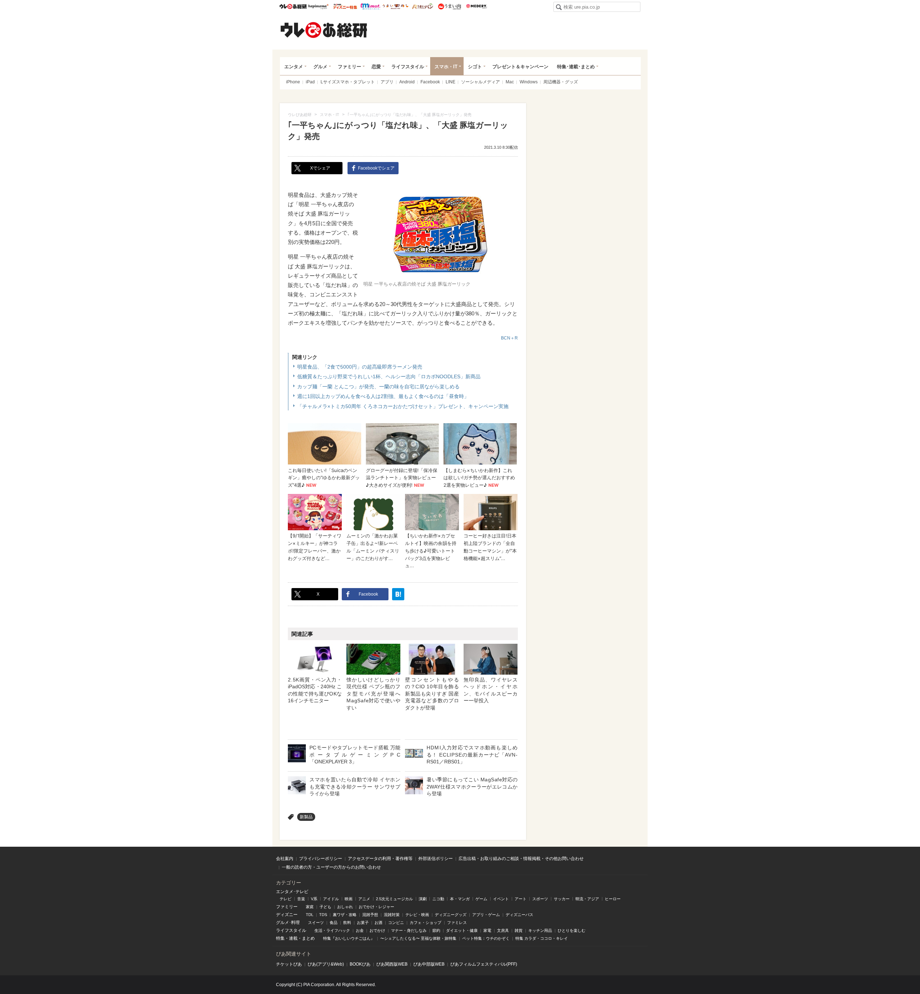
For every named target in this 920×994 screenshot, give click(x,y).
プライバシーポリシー (320, 858)
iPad (310, 81)
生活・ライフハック (332, 930)
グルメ (320, 66)
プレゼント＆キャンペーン (520, 66)
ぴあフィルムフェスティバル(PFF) (483, 964)
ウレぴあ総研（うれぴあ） (324, 30)
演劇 (423, 899)
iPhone (293, 81)
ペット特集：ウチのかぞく (486, 938)
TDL (309, 914)
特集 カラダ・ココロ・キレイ (541, 938)
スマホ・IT (445, 66)
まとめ (308, 938)
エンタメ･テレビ (292, 891)
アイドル (331, 899)
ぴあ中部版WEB (429, 964)
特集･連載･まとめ (576, 66)
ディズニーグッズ (450, 914)
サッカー (562, 899)
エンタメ (293, 66)
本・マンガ (460, 899)
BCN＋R (509, 338)
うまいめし (395, 6)
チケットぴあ (289, 964)
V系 (314, 899)
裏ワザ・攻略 (344, 914)
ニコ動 (438, 899)
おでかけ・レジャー (376, 907)
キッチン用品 (540, 930)
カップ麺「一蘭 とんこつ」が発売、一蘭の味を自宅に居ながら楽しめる (378, 386)
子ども (325, 907)
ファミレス (457, 922)
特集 (280, 938)
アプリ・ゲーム (486, 914)
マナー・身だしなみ (409, 930)
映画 (349, 899)
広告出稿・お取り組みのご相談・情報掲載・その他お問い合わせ (521, 858)
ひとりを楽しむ (571, 930)
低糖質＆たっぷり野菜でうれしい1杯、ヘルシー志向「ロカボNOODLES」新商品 (388, 376)
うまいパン (422, 6)
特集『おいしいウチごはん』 (348, 938)
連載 (293, 938)
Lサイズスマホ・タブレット (348, 81)
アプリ (387, 81)
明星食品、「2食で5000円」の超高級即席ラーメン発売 (359, 367)
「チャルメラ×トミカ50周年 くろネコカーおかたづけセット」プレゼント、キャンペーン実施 (403, 406)
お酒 (378, 922)
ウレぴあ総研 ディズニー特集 (345, 6)
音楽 (301, 899)
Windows (529, 81)
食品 (333, 922)
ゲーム (481, 899)
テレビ (285, 899)
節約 (436, 930)
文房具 (503, 930)
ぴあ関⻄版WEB (392, 964)
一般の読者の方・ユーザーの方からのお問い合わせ (331, 867)
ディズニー (287, 914)
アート (520, 899)
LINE (450, 81)
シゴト (475, 66)
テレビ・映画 (417, 914)
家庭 (310, 907)
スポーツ (540, 899)
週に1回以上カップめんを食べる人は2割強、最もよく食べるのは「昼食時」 (383, 396)
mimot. (370, 6)
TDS (323, 914)
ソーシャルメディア (480, 81)
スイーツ (316, 922)
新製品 (306, 816)
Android (407, 81)
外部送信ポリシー (435, 858)
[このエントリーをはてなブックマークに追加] (398, 594)
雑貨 (519, 930)
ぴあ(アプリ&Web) (326, 964)
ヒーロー (613, 899)
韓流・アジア (587, 899)
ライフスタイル (407, 66)
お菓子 (363, 922)
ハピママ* (318, 6)
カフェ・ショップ (425, 922)
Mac (510, 81)
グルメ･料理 (288, 922)
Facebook (430, 81)
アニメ (364, 899)
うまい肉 (449, 6)
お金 (360, 930)
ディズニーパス (519, 914)
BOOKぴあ (360, 964)
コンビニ (396, 922)
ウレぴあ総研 (293, 6)
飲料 (347, 922)
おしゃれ (345, 907)
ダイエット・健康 (462, 930)
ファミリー (349, 66)
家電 (487, 930)
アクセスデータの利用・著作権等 (380, 858)
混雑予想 (370, 914)
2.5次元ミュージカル (394, 899)
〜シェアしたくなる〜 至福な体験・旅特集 (418, 938)
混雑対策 (392, 914)
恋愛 (376, 66)
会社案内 (284, 858)
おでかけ (377, 930)
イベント (501, 899)
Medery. (476, 6)
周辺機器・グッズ (560, 81)
